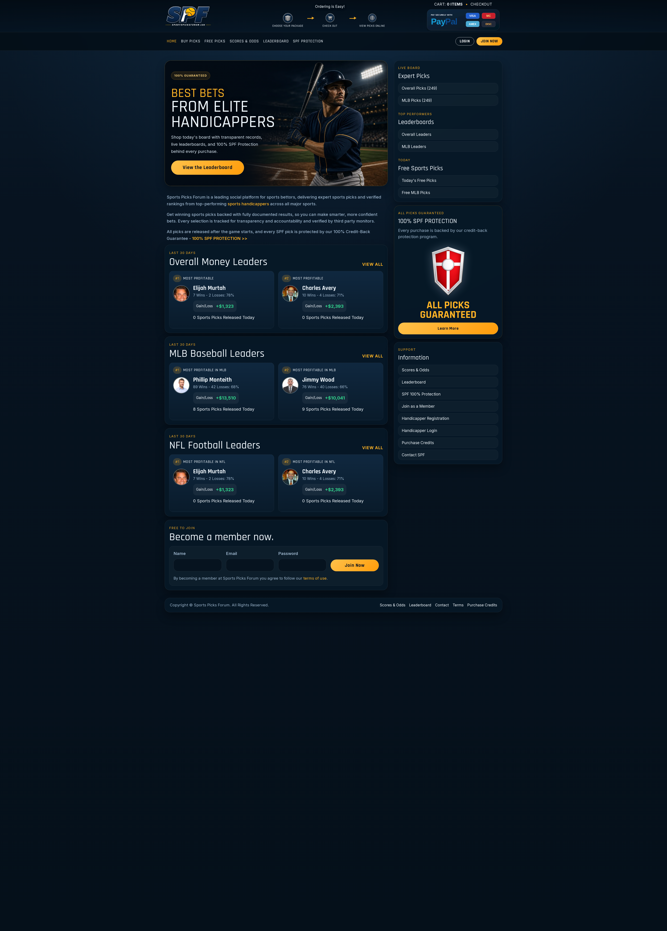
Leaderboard (276, 41)
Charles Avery (319, 288)
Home (172, 41)
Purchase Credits (418, 442)
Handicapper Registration (425, 418)
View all (372, 264)
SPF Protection (308, 41)
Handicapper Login (419, 430)
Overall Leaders (416, 134)
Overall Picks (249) (419, 88)
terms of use (315, 578)
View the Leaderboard (207, 167)
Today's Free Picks (419, 180)
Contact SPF (413, 454)
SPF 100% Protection (421, 394)
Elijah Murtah (209, 288)
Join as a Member (418, 406)
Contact (442, 605)
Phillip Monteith (212, 380)
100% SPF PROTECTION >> (219, 238)
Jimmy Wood (318, 380)
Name (180, 553)
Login (465, 41)
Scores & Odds (244, 41)
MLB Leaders (414, 146)
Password (288, 553)
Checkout (481, 4)
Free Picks (214, 41)
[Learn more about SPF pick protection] (448, 271)
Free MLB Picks (416, 192)
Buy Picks (190, 41)
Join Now (489, 41)
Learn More (448, 328)
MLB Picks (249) (417, 100)
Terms (458, 605)
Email (231, 553)
